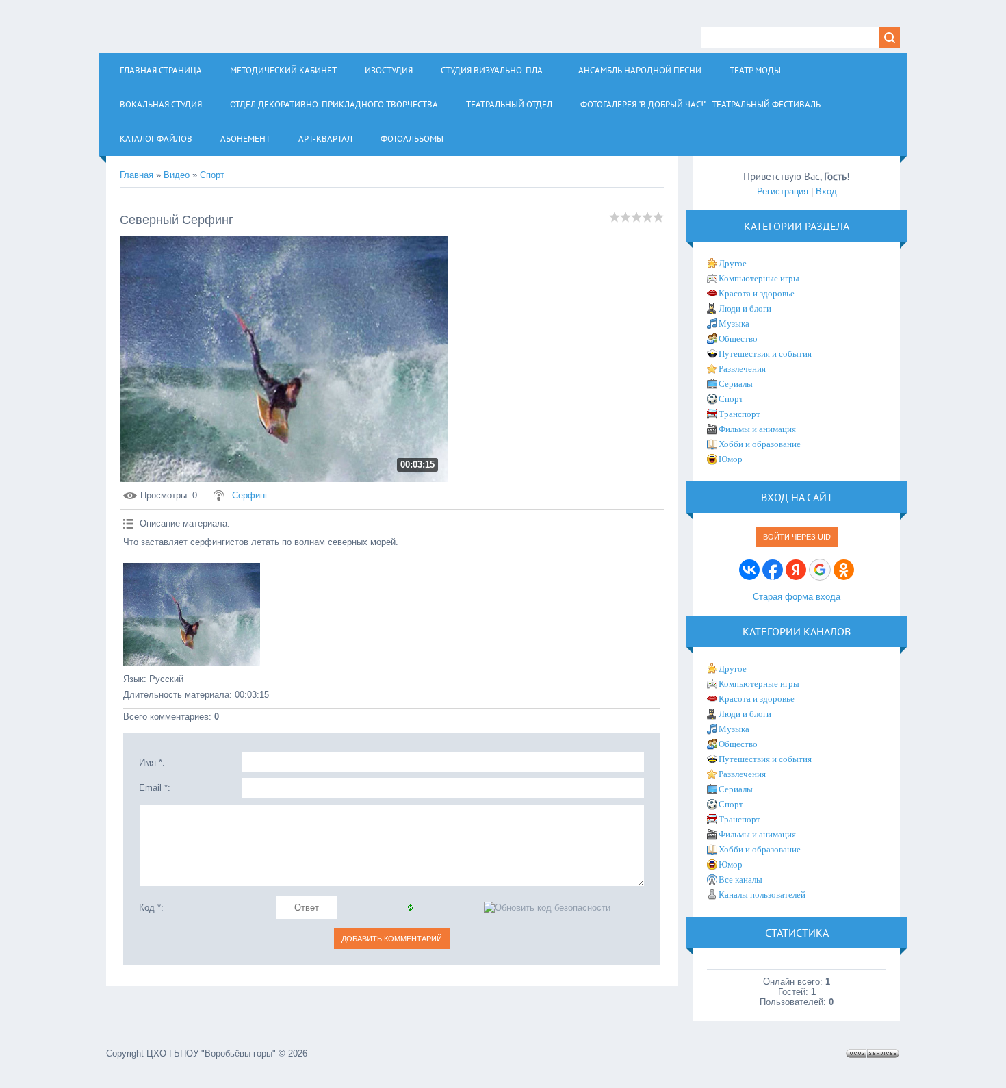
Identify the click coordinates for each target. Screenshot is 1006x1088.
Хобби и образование (760, 444)
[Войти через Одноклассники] (844, 569)
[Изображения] (191, 614)
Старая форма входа (796, 597)
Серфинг (250, 495)
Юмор (731, 459)
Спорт (212, 175)
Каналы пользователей (762, 894)
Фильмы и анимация (757, 429)
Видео (177, 175)
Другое (733, 263)
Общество (738, 338)
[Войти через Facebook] (772, 569)
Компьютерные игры (759, 278)
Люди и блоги (745, 308)
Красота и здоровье (757, 293)
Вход (826, 191)
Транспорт (739, 414)
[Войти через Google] (820, 570)
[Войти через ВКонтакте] (749, 569)
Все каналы (740, 879)
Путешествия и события (765, 354)
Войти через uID (797, 537)
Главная (136, 175)
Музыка (734, 323)
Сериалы (736, 384)
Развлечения (742, 369)
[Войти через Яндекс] (796, 569)
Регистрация (782, 191)
